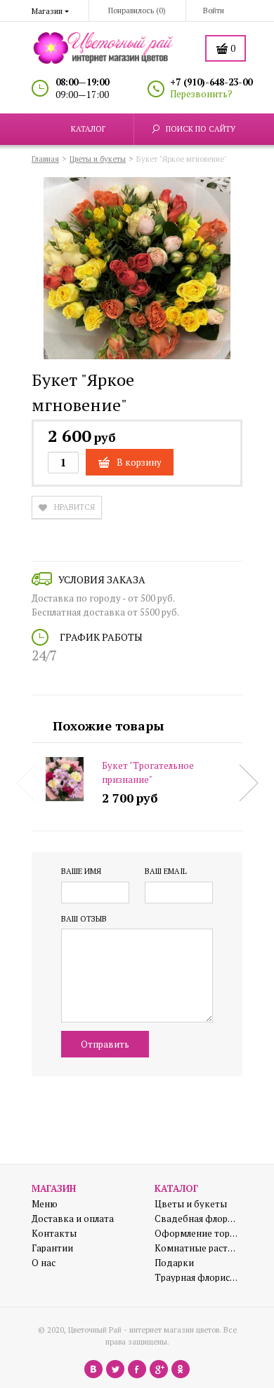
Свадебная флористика (197, 1218)
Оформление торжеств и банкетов (197, 1233)
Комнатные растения (197, 1248)
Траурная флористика (197, 1277)
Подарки (174, 1263)
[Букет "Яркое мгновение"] (137, 270)
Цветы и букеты (191, 1204)
